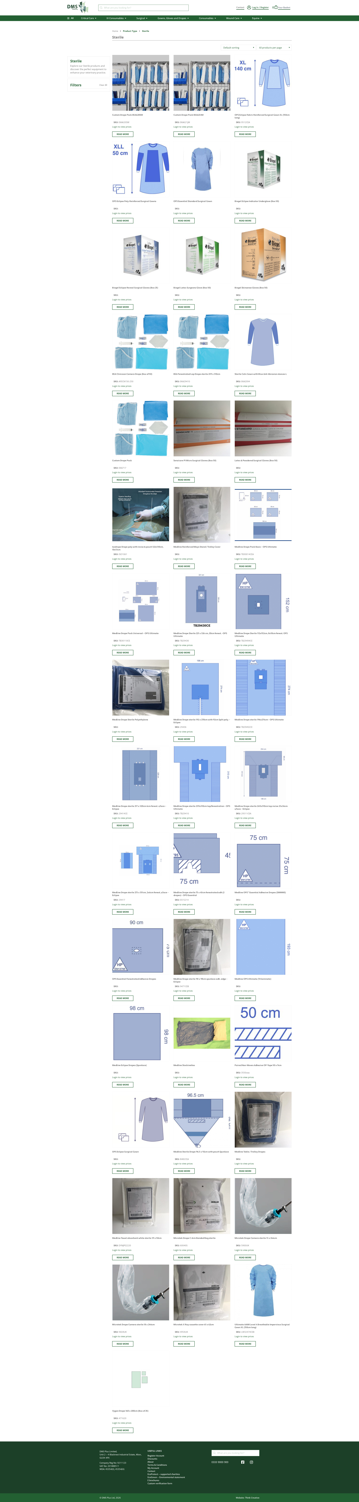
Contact (151, 1471)
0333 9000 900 (219, 1462)
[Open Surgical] (147, 18)
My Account (153, 1468)
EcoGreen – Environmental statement (166, 1477)
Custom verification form (160, 1483)
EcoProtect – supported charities (164, 1474)
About (151, 1461)
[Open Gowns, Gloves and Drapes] (188, 18)
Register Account (156, 1455)
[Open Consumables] (215, 18)
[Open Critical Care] (96, 18)
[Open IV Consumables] (125, 18)
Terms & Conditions (157, 1464)
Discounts (152, 1458)
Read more (123, 134)
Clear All (103, 85)
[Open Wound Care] (241, 18)
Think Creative (252, 1497)
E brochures (153, 1480)
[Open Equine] (261, 18)
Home (115, 31)
